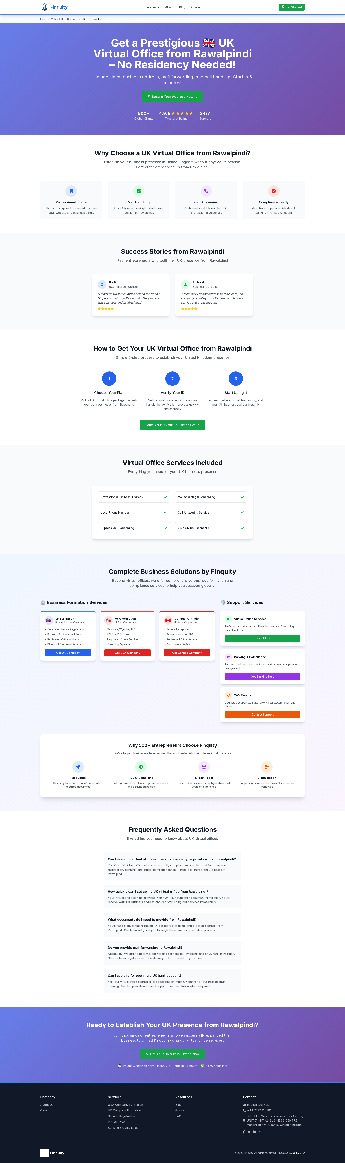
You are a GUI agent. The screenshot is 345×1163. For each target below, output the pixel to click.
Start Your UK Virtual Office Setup (172, 425)
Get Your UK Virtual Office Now (174, 1054)
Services (151, 7)
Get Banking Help (262, 676)
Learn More (262, 638)
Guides (180, 1110)
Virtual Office (116, 1122)
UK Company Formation (124, 1110)
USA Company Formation (125, 1104)
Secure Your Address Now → (174, 96)
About (169, 7)
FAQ (178, 1116)
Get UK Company (68, 653)
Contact (196, 7)
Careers (45, 1110)
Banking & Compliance (123, 1127)
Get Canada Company (187, 653)
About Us (46, 1104)
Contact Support (263, 714)
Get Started (294, 7)
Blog (182, 7)
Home (43, 18)
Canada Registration (121, 1116)
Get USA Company (127, 653)
